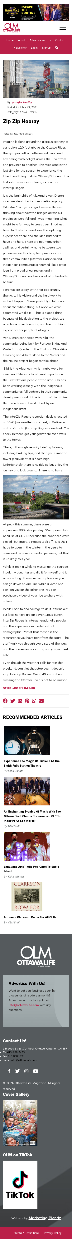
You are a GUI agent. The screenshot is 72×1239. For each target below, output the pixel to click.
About (21, 40)
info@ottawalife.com (24, 1005)
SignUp (46, 47)
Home (10, 40)
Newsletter (20, 47)
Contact (60, 40)
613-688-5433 (16, 1052)
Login (34, 47)
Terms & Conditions (26, 1233)
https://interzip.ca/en (19, 688)
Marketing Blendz (45, 1217)
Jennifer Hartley (22, 102)
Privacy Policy (52, 1233)
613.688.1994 (16, 1056)
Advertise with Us (40, 40)
